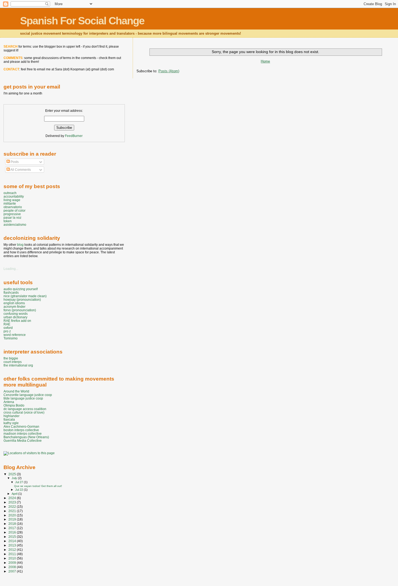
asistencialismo (15, 224)
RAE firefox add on (17, 320)
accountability (14, 196)
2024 (12, 498)
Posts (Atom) (168, 71)
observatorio (13, 207)
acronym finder (14, 306)
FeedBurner (74, 136)
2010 (12, 558)
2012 (12, 549)
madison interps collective (23, 433)
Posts (14, 162)
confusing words (16, 313)
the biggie (11, 358)
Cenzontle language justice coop (28, 395)
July (15, 478)
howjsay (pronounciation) (22, 299)
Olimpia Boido (14, 405)
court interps (13, 362)
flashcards (11, 292)
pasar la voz (12, 217)
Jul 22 (19, 489)
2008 (12, 567)
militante (10, 203)
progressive (12, 214)
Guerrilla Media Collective (23, 440)
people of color (14, 210)
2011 (12, 554)
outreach (10, 193)
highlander (11, 416)
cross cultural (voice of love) (24, 412)
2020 (12, 515)
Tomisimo (11, 338)
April (15, 493)
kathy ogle (11, 423)
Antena (9, 402)
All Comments (20, 170)
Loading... (11, 269)
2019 (12, 519)
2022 (12, 506)
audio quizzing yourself (21, 289)
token (8, 221)
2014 (12, 541)
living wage (12, 200)
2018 (12, 523)
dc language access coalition (25, 409)
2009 (12, 562)
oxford (8, 327)
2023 (12, 502)
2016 (12, 532)
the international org (18, 365)
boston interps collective (21, 430)
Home (265, 61)
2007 (12, 571)
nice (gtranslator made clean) (25, 296)
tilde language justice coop (23, 398)
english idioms (14, 303)
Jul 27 (19, 482)
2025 (12, 474)
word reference (15, 334)
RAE (7, 324)
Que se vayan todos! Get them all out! (38, 485)
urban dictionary (15, 317)
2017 (12, 528)
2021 (12, 511)
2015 (12, 536)
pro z (7, 331)
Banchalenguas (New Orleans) (26, 437)
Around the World (16, 391)
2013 (12, 545)
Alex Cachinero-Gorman (21, 426)
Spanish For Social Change (82, 21)
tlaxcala (9, 419)
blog (20, 245)
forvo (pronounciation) (20, 310)
